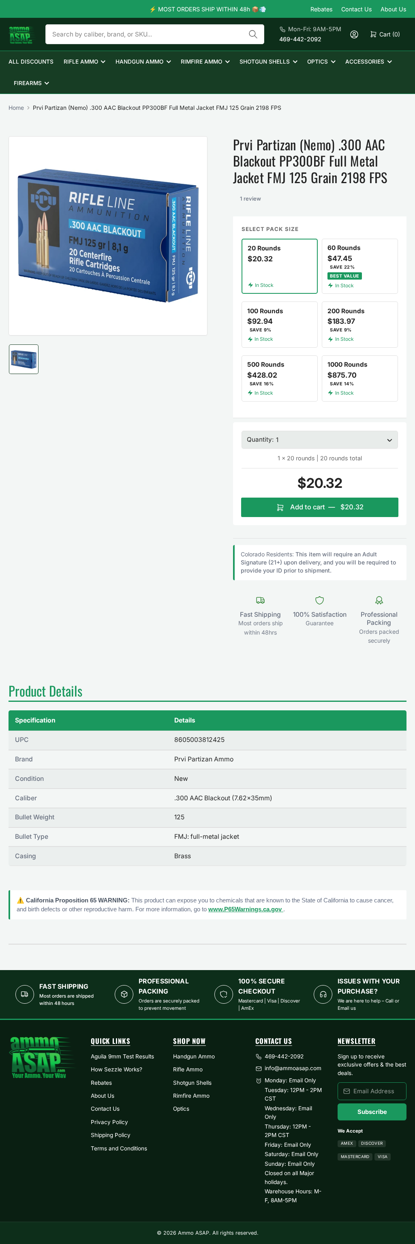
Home (16, 107)
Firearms (28, 83)
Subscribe (372, 1112)
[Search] (253, 34)
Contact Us (356, 9)
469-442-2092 (300, 39)
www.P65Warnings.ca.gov (245, 909)
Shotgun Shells (265, 61)
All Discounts (31, 61)
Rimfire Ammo (201, 61)
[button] (235, 199)
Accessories (364, 61)
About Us (393, 9)
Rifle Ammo (81, 61)
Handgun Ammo (139, 61)
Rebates (321, 9)
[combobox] (154, 34)
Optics (317, 61)
